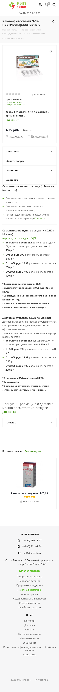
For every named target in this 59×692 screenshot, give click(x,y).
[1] (7, 94)
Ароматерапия (29, 594)
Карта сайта (29, 654)
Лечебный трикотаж (29, 607)
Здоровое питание (29, 580)
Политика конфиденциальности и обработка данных (29, 649)
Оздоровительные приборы (29, 598)
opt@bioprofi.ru (32, 552)
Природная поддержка (29, 585)
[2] (10, 94)
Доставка (29, 625)
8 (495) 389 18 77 (32, 540)
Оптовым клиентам (29, 633)
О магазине (29, 642)
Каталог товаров (29, 570)
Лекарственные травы (29, 576)
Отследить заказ (29, 638)
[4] (16, 94)
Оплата (29, 629)
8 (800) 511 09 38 (32, 546)
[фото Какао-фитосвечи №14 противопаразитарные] (29, 65)
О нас (29, 615)
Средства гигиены (29, 603)
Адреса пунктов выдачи (16, 238)
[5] (19, 94)
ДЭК (34, 238)
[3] (13, 94)
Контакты (39, 218)
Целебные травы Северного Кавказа (15, 103)
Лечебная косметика (29, 589)
